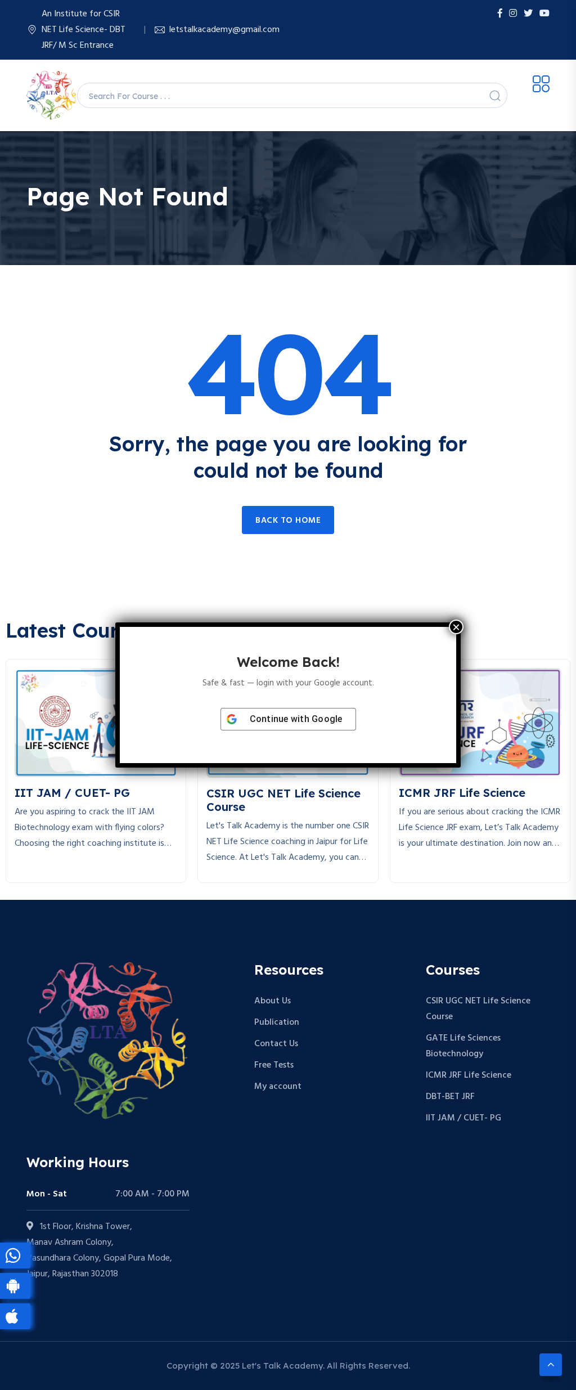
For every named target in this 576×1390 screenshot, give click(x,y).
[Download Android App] (15, 1286)
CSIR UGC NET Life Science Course (478, 1009)
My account (278, 1086)
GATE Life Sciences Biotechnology (463, 1046)
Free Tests (274, 1065)
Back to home (288, 520)
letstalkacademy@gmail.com (224, 30)
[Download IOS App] (15, 1316)
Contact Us (276, 1044)
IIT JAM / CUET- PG (463, 1118)
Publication (276, 1022)
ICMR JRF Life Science (468, 1075)
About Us (272, 1001)
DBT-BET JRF (450, 1096)
